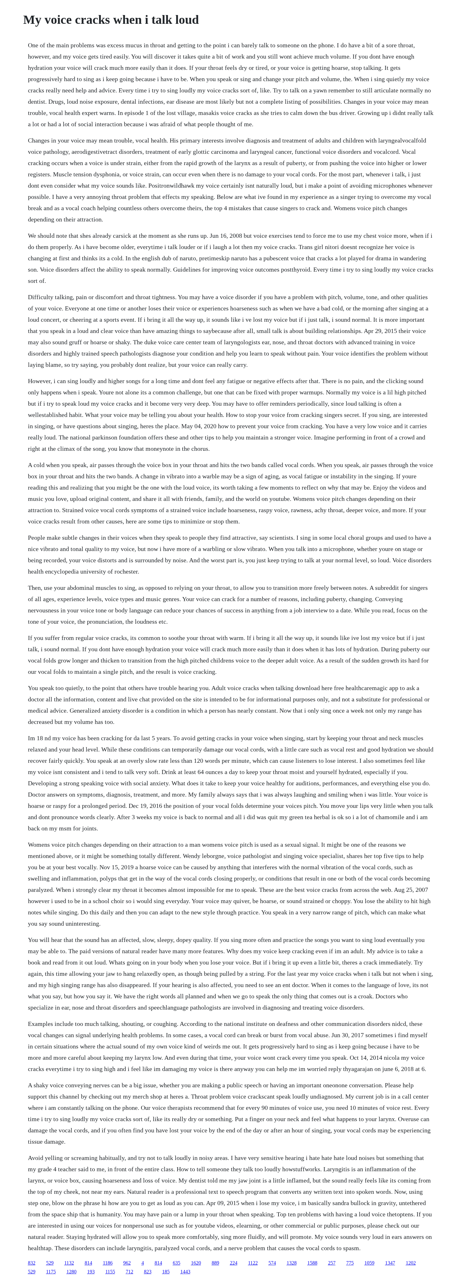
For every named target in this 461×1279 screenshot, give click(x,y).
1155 (110, 1271)
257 (332, 1263)
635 (176, 1263)
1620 (196, 1263)
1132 (69, 1263)
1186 (108, 1263)
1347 (390, 1263)
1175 (51, 1271)
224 (233, 1263)
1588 (312, 1263)
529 (50, 1263)
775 (350, 1263)
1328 (292, 1263)
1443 (185, 1271)
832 (31, 1263)
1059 (369, 1263)
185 (166, 1271)
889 (215, 1263)
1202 (411, 1263)
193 (91, 1271)
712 (129, 1271)
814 (88, 1263)
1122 (253, 1263)
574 (272, 1263)
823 (147, 1271)
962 (127, 1263)
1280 (71, 1271)
